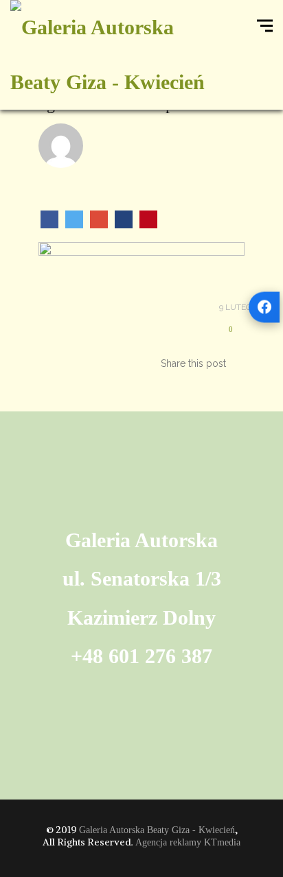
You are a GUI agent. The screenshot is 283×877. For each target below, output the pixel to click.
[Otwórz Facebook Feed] (264, 306)
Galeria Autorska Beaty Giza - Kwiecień (157, 830)
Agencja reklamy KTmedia (187, 842)
